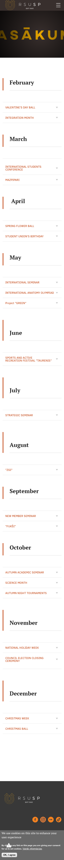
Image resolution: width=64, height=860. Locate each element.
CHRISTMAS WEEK (17, 718)
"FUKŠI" (10, 526)
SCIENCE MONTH (16, 583)
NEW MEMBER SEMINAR (20, 516)
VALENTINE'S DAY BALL (20, 107)
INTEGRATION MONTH (19, 118)
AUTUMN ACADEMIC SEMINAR (24, 572)
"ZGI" (8, 470)
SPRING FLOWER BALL (19, 226)
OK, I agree (9, 855)
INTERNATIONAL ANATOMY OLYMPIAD (29, 293)
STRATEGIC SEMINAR (19, 415)
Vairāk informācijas (32, 848)
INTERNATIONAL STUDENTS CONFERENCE (23, 168)
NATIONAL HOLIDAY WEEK (22, 648)
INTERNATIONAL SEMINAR (22, 282)
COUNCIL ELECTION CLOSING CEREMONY (24, 659)
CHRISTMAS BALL (16, 729)
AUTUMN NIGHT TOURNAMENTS (26, 593)
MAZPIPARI (12, 180)
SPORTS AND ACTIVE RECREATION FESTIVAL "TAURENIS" (28, 359)
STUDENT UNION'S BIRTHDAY (24, 236)
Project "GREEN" (15, 303)
